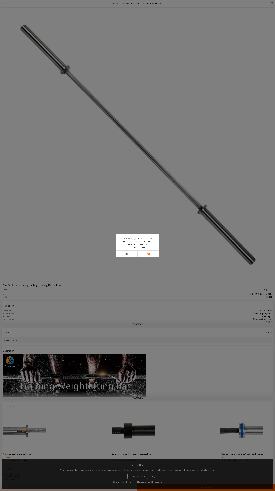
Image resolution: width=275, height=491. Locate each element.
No (126, 253)
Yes (148, 253)
